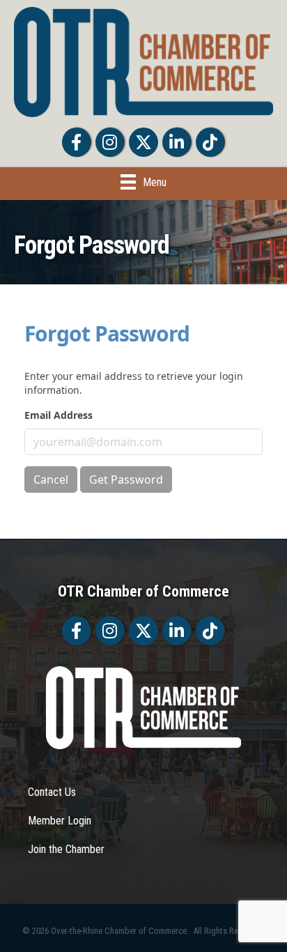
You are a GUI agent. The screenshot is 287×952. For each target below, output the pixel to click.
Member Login (59, 820)
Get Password (126, 479)
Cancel (50, 479)
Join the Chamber (66, 849)
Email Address (58, 415)
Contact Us (52, 792)
